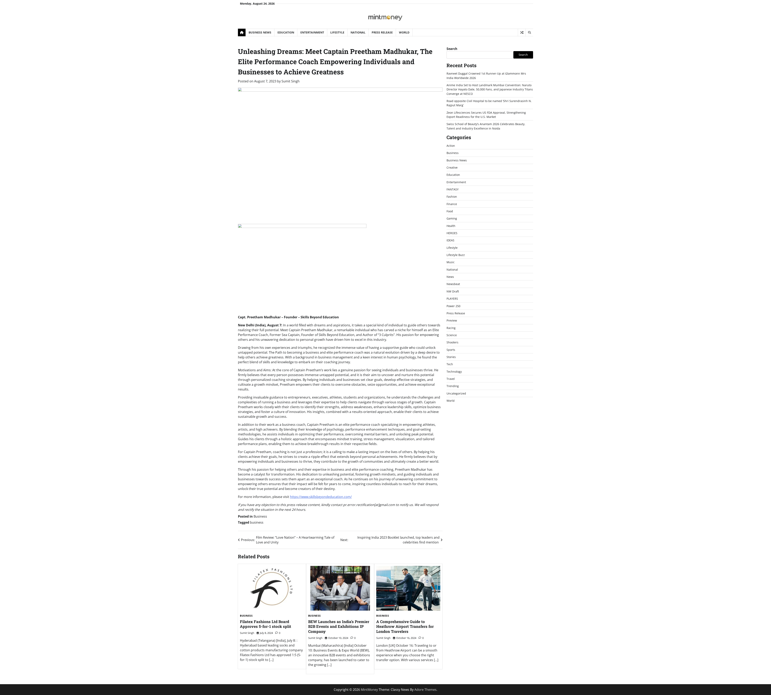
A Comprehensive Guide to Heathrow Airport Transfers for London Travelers (405, 626)
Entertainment (312, 32)
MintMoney (369, 689)
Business (260, 516)
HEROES (452, 233)
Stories (451, 357)
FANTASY (453, 189)
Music (451, 262)
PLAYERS (452, 298)
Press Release (382, 32)
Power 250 (453, 306)
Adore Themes (425, 689)
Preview (452, 320)
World (404, 32)
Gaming (452, 218)
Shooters (452, 342)
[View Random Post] (521, 32)
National (358, 32)
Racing (451, 328)
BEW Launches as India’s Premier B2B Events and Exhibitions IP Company (338, 626)
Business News (260, 32)
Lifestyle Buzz (456, 255)
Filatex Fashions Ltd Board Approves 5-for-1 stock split (265, 624)
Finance (452, 204)
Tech (450, 364)
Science (452, 335)
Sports (451, 350)
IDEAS (450, 240)
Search (452, 49)
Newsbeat (453, 284)
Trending (453, 386)
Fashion (452, 196)
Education (285, 32)
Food (450, 211)
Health (451, 226)
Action (451, 146)
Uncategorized (456, 393)
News (450, 277)
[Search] (529, 32)
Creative (452, 167)
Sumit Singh (290, 81)
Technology (454, 371)
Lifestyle (337, 32)
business (256, 522)
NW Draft (453, 291)
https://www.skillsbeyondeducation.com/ (321, 497)
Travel (451, 379)
